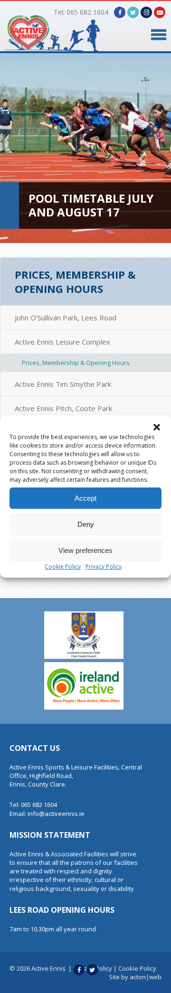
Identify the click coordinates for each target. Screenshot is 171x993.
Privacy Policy (104, 566)
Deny (85, 524)
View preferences (85, 550)
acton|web (146, 977)
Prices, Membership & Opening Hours (75, 281)
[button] (157, 427)
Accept (85, 498)
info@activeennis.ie (56, 813)
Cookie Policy (63, 566)
